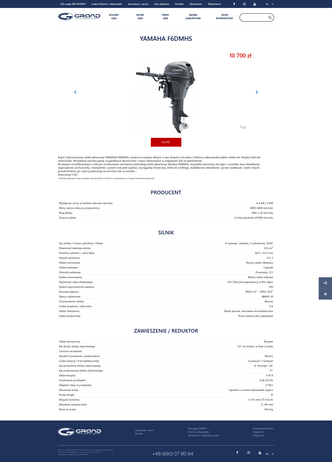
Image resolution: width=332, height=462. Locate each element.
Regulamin (258, 432)
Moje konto (258, 435)
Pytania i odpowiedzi (198, 432)
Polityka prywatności (263, 428)
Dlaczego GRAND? (197, 428)
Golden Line (114, 16)
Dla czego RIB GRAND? (73, 4)
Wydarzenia (214, 4)
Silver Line (140, 16)
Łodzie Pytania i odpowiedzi (107, 4)
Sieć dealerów (161, 4)
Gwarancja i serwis (138, 4)
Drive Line (165, 16)
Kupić (166, 142)
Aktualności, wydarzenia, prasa (203, 435)
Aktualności (196, 4)
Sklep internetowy (224, 16)
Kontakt (179, 4)
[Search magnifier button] (270, 17)
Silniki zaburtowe (193, 16)
